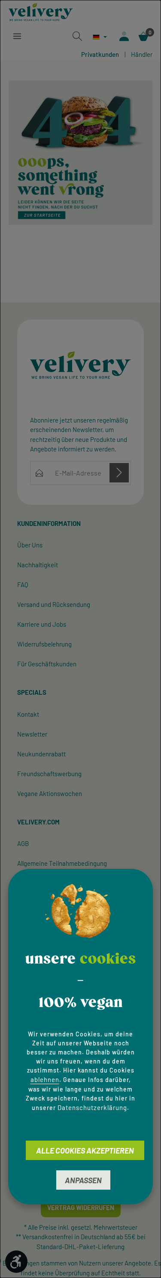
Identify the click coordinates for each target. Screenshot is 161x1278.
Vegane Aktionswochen (49, 793)
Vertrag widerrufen (80, 1207)
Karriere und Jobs (41, 624)
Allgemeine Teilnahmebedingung (62, 863)
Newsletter (32, 734)
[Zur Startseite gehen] (41, 12)
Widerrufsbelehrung (44, 644)
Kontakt (28, 714)
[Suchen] (77, 36)
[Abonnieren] (119, 472)
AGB (23, 843)
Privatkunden (100, 54)
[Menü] (17, 36)
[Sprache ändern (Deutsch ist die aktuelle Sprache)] (100, 37)
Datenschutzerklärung (92, 1107)
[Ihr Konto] (124, 36)
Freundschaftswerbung (49, 773)
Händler (141, 54)
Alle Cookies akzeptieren (85, 1150)
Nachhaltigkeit (37, 565)
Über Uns (30, 545)
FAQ (22, 584)
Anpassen (83, 1180)
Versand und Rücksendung (53, 604)
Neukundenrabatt (41, 754)
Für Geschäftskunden (46, 664)
